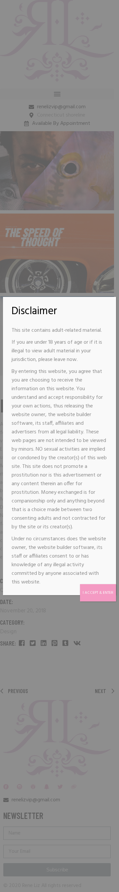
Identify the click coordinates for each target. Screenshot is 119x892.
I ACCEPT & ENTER (98, 592)
